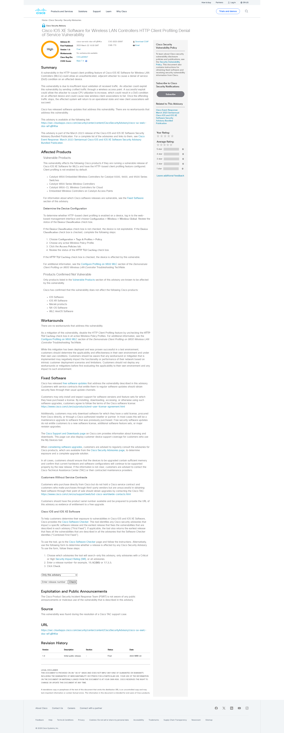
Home (45, 20)
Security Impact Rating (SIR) (71, 559)
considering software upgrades (65, 447)
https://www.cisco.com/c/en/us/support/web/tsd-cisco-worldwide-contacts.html (86, 494)
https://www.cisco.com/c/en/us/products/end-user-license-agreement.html (83, 406)
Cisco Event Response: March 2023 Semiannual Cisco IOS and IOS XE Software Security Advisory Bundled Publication (93, 139)
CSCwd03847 (82, 57)
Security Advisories (72, 20)
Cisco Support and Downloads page (65, 433)
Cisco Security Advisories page (108, 450)
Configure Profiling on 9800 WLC (99, 264)
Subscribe (170, 94)
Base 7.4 (80, 61)
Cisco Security (55, 20)
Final (78, 49)
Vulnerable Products (84, 280)
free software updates (75, 383)
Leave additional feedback (170, 175)
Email (137, 45)
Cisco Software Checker (75, 522)
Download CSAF (142, 42)
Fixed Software (135, 198)
